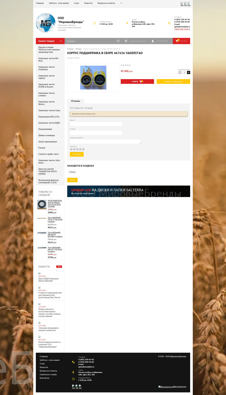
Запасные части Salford (46, 76)
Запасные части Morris (46, 102)
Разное (41, 147)
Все (59, 266)
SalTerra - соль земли (59, 3)
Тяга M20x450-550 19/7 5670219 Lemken (55, 249)
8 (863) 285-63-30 (182, 19)
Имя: (72, 120)
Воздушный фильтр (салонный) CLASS (48, 181)
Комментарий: (77, 137)
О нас (76, 3)
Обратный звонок (182, 29)
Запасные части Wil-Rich (48, 59)
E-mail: (72, 129)
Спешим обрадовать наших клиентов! (48, 329)
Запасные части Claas (49, 110)
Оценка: (73, 146)
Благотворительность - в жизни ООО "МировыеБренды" (50, 344)
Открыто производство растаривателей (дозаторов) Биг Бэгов (50, 295)
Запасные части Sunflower (46, 68)
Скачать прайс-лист (48, 154)
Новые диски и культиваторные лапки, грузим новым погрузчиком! (49, 312)
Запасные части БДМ (49, 122)
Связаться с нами (48, 374)
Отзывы (75, 101)
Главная (40, 3)
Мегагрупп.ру (179, 386)
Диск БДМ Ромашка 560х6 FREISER (48, 279)
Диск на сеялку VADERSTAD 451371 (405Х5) (47, 171)
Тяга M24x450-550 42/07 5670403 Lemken (55, 234)
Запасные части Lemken (46, 94)
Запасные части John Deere (49, 161)
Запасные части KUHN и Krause (46, 85)
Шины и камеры (46, 135)
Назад (72, 180)
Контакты (44, 378)
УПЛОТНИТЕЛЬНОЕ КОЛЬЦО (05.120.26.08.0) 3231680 (55, 204)
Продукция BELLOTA (48, 116)
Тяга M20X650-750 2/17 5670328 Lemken (55, 219)
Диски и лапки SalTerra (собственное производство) (49, 49)
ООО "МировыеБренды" (71, 20)
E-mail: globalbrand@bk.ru (182, 25)
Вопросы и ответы (106, 3)
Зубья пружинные (47, 141)
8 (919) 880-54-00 (182, 22)
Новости (88, 3)
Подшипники (45, 129)
